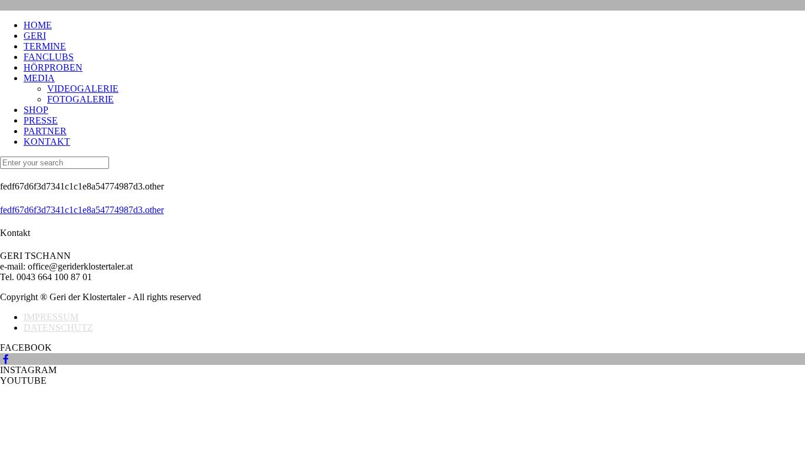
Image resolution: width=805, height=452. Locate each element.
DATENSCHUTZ (58, 328)
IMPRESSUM (51, 317)
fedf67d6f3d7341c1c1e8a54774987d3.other (82, 210)
